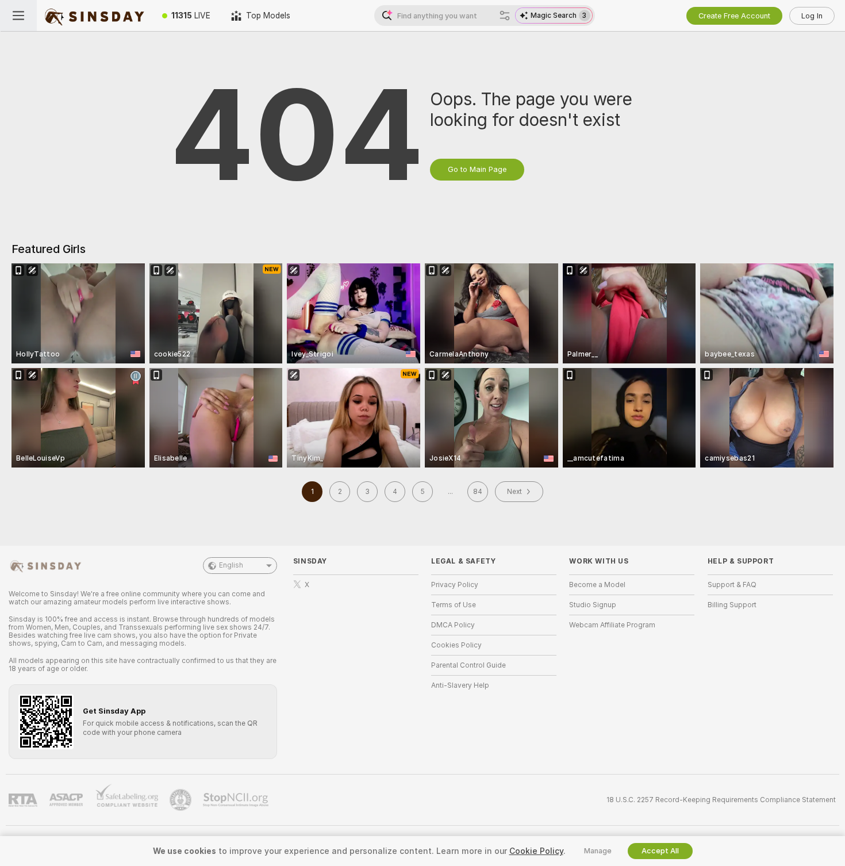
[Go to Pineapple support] (182, 800)
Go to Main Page (477, 169)
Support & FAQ (732, 585)
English (231, 565)
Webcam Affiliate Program (612, 625)
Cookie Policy (536, 851)
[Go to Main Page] (94, 15)
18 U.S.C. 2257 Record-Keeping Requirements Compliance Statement (721, 800)
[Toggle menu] (18, 15)
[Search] (505, 15)
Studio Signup (592, 605)
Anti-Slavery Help (460, 685)
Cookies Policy (456, 645)
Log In (812, 16)
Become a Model (597, 585)
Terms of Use (453, 605)
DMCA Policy (453, 625)
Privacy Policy (454, 585)
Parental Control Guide (468, 665)
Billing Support (732, 605)
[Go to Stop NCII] (237, 800)
